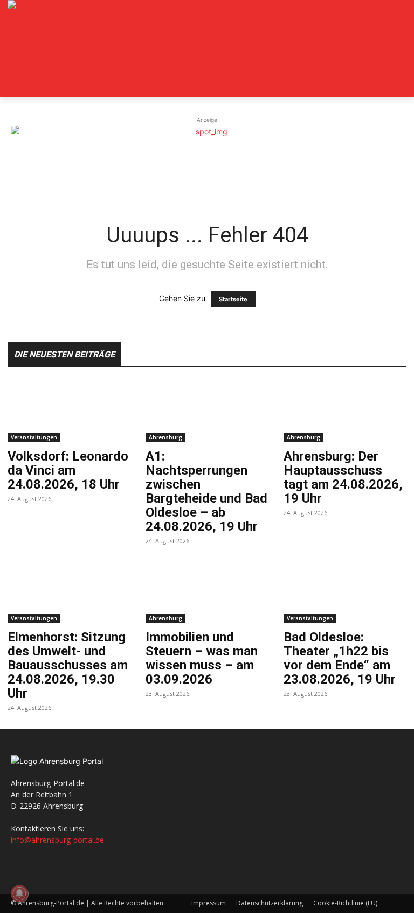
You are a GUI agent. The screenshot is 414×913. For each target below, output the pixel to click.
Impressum (208, 903)
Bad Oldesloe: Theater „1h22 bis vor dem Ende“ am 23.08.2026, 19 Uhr (340, 658)
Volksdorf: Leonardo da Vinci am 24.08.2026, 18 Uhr (68, 470)
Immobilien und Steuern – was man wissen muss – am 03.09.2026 (202, 658)
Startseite (233, 299)
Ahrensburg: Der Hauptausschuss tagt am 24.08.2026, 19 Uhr (343, 477)
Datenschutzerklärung (269, 903)
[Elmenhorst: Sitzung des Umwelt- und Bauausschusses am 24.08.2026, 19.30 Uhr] (69, 593)
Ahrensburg (165, 437)
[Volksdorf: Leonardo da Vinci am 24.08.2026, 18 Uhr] (69, 411)
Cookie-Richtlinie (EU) (345, 903)
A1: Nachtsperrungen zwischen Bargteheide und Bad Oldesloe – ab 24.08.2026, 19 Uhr (206, 491)
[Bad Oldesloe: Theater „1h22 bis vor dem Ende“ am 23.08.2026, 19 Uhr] (345, 593)
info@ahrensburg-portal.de (57, 840)
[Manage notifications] (19, 893)
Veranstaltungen (34, 437)
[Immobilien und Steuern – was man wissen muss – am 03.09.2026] (207, 593)
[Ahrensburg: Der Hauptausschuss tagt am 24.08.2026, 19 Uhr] (345, 411)
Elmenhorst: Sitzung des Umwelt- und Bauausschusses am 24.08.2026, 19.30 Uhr (68, 665)
